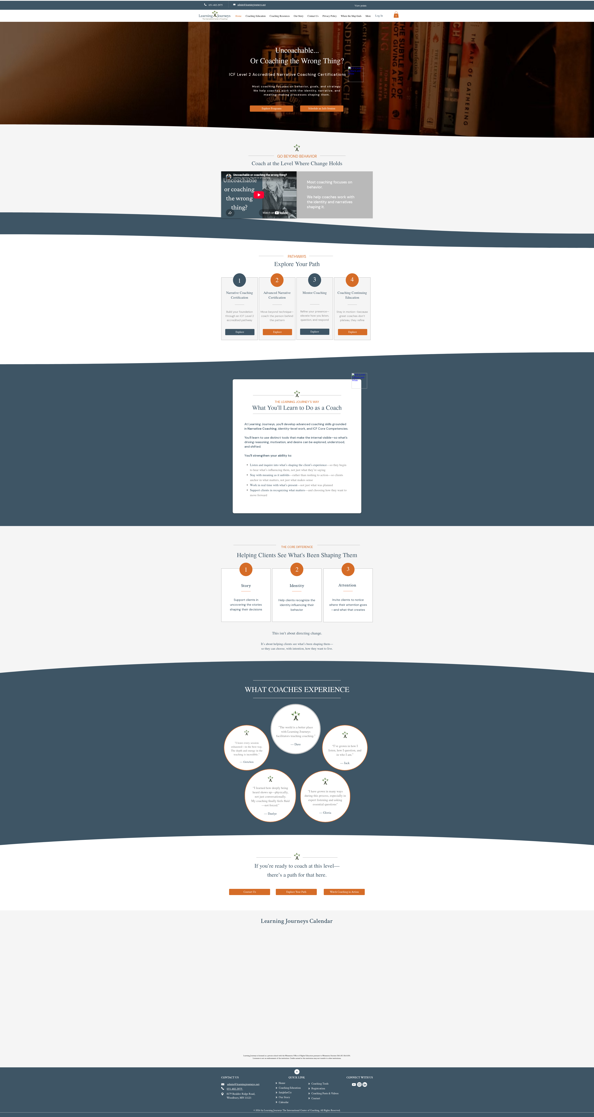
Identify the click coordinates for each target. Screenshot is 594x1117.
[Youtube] (354, 1084)
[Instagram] (359, 1084)
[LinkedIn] (364, 1084)
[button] (396, 14)
